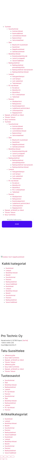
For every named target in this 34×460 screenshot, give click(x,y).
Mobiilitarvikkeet (14, 54)
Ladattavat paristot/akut (21, 108)
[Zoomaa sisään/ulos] (1, 456)
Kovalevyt (15, 88)
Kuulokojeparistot (18, 106)
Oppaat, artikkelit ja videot (14, 115)
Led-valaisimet (17, 81)
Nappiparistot (17, 113)
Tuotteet (8, 27)
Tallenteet (15, 97)
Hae (17, 224)
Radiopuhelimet (14, 63)
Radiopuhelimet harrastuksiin (22, 70)
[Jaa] (9, 456)
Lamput (11, 74)
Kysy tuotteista (10, 119)
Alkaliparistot (17, 101)
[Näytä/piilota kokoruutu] (5, 456)
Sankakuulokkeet (18, 51)
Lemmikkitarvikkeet (19, 36)
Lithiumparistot (17, 110)
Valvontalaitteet (18, 40)
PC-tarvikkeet (13, 85)
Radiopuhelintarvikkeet (20, 72)
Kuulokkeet (10, 268)
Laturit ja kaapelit (18, 58)
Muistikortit (16, 90)
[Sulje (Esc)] (12, 456)
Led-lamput (16, 79)
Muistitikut (16, 92)
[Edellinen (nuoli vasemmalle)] (1, 459)
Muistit (8, 275)
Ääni (10, 42)
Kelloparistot (16, 104)
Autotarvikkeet (17, 31)
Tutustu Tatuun (10, 117)
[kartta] (25, 340)
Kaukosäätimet (17, 33)
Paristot (11, 99)
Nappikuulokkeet (18, 49)
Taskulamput (16, 83)
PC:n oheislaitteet (18, 95)
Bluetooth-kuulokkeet (20, 45)
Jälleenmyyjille (10, 355)
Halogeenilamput (18, 76)
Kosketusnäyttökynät (19, 56)
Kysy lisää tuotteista (12, 358)
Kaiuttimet (16, 47)
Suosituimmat (13, 29)
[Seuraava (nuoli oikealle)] (5, 459)
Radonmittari (16, 38)
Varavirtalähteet (18, 61)
